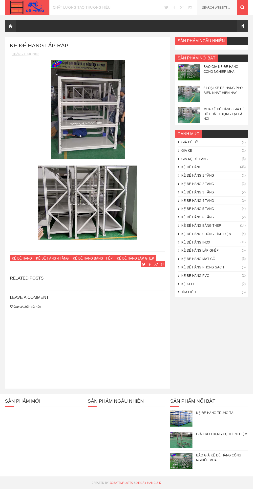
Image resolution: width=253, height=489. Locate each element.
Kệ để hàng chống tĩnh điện (206, 234)
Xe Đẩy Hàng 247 (149, 483)
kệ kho (187, 284)
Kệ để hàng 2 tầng (197, 184)
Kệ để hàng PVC (195, 276)
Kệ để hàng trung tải (215, 413)
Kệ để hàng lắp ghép (135, 258)
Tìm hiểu (188, 292)
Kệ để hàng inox (195, 242)
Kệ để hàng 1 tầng (197, 175)
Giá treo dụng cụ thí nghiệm (221, 434)
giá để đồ (189, 142)
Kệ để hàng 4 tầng (52, 258)
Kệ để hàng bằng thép (93, 258)
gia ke (186, 150)
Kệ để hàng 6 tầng (197, 217)
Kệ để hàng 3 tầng (197, 192)
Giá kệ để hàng (194, 159)
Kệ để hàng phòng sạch (202, 267)
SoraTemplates (121, 483)
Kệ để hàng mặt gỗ (198, 259)
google (182, 7)
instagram (190, 7)
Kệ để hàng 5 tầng (197, 209)
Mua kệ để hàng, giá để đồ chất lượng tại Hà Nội (224, 114)
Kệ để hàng (22, 258)
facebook (174, 7)
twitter (166, 7)
